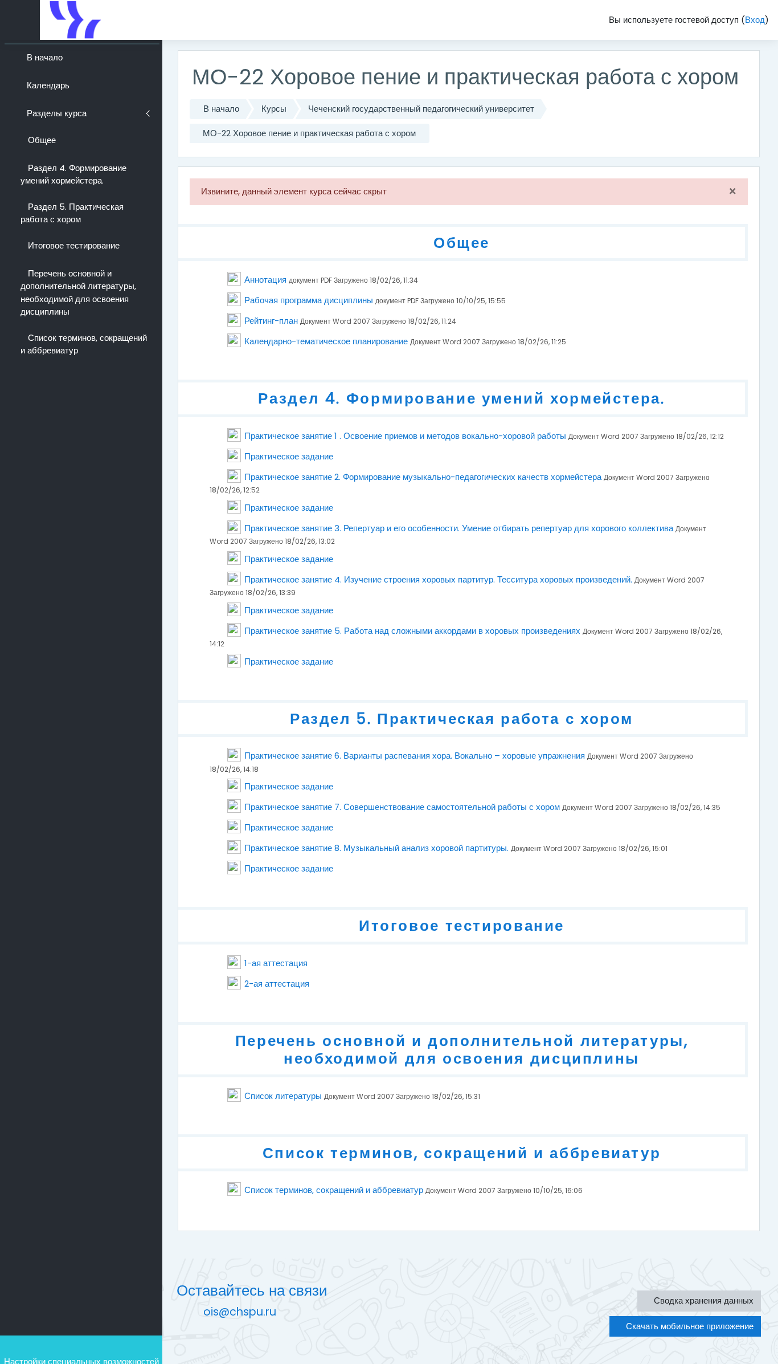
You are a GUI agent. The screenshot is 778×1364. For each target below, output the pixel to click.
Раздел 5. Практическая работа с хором (461, 718)
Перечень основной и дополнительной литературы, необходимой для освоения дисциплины (462, 1049)
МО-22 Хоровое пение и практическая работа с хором (309, 133)
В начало (221, 109)
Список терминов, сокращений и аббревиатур (462, 1152)
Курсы (273, 109)
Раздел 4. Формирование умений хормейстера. (461, 398)
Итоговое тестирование (461, 925)
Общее (461, 242)
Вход (755, 20)
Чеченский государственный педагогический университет (421, 109)
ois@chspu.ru (239, 1312)
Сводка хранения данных (703, 1300)
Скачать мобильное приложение (689, 1326)
